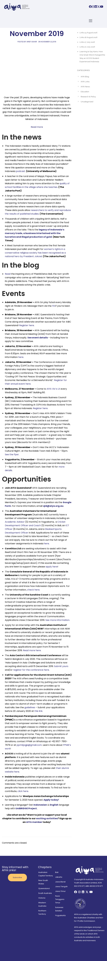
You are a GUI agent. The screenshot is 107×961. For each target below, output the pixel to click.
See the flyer (12, 454)
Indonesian (40, 804)
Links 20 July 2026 (87, 47)
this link (38, 711)
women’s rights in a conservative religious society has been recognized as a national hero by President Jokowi (35, 253)
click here (23, 791)
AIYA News (85, 87)
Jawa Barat (60, 881)
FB (53, 305)
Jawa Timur (60, 891)
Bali (56, 872)
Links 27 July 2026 (87, 42)
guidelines (29, 707)
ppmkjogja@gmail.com (29, 745)
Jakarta (58, 877)
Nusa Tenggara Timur (59, 899)
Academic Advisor (15, 521)
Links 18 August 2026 (88, 37)
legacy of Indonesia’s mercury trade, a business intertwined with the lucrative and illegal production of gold (34, 233)
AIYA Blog (85, 77)
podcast (20, 171)
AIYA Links (85, 82)
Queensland (44, 888)
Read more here (32, 650)
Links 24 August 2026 (88, 33)
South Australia (45, 893)
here (20, 357)
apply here (52, 566)
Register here (26, 325)
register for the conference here (31, 669)
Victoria (41, 898)
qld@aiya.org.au (53, 506)
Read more (37, 127)
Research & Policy (88, 97)
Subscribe (17, 877)
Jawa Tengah (61, 886)
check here (33, 589)
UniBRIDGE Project (26, 808)
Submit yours (61, 666)
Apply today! (51, 799)
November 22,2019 (48, 41)
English (54, 804)
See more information (57, 620)
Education (85, 92)
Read (7, 273)
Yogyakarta (60, 915)
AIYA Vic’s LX (53, 388)
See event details (37, 337)
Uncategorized (87, 102)
